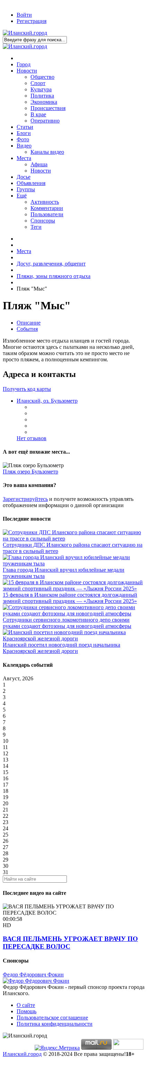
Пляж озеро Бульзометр (30, 471)
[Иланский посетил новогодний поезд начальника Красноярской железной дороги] (74, 638)
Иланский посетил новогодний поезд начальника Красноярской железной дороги (61, 648)
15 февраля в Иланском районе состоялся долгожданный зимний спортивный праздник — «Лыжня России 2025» (70, 598)
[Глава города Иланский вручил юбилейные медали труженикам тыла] (74, 563)
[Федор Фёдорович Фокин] (36, 981)
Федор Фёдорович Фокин (33, 974)
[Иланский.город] (25, 33)
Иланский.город (22, 1054)
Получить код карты (27, 389)
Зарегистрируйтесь (25, 499)
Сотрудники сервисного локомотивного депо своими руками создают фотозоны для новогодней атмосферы (67, 623)
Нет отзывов (31, 438)
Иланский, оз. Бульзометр (47, 401)
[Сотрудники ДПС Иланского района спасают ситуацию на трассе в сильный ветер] (74, 538)
